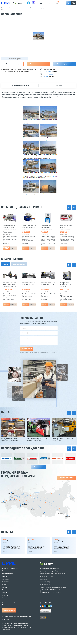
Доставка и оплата (7, 573)
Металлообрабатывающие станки (49, 568)
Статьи (4, 590)
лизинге (51, 74)
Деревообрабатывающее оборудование (51, 571)
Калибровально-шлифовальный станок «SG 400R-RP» (48, 227)
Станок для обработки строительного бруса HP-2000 (29, 227)
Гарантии (4, 576)
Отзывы (7, 532)
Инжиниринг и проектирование (11, 568)
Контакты (5, 598)
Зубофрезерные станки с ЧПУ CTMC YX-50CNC (66, 284)
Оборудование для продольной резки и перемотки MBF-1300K (10, 227)
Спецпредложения (19, 264)
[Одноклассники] (43, 606)
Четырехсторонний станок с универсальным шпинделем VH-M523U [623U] (67, 229)
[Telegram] (51, 606)
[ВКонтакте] (40, 606)
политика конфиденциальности (23, 616)
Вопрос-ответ (6, 595)
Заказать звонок (9, 610)
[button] (68, 3)
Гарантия (45, 76)
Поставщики (5, 579)
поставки (48, 71)
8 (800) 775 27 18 (10, 605)
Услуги (4, 584)
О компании (5, 581)
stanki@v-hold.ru (47, 603)
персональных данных (50, 352)
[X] (47, 606)
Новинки (5, 264)
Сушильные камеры (45, 581)
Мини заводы (43, 579)
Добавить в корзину (12, 64)
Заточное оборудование (46, 576)
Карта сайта (5, 619)
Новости (4, 587)
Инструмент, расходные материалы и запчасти (53, 587)
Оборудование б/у (45, 584)
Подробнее (13, 248)
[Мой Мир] (45, 606)
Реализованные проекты (9, 571)
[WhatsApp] (49, 606)
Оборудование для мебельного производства (52, 573)
